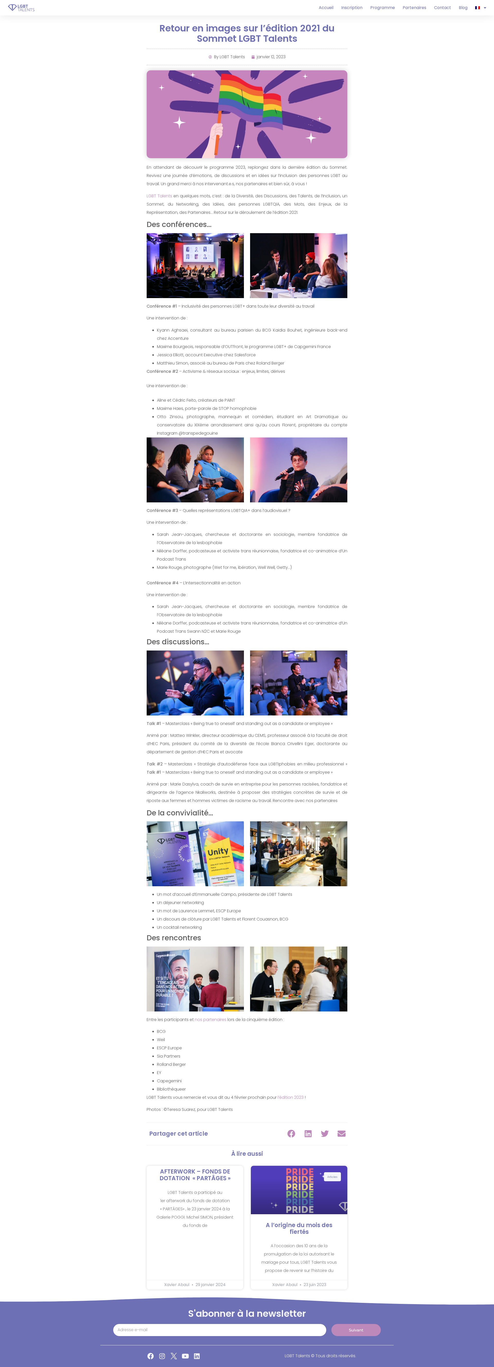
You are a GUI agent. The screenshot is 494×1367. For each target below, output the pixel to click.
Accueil (326, 8)
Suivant (356, 1330)
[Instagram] (162, 1356)
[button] (291, 1134)
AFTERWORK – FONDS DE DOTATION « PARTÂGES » (195, 1175)
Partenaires (414, 8)
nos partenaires (210, 1020)
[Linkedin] (197, 1356)
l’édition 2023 (291, 1097)
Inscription (352, 8)
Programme (382, 8)
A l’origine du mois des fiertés (299, 1228)
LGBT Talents (159, 196)
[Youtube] (185, 1356)
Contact (442, 8)
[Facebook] (150, 1356)
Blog (463, 8)
